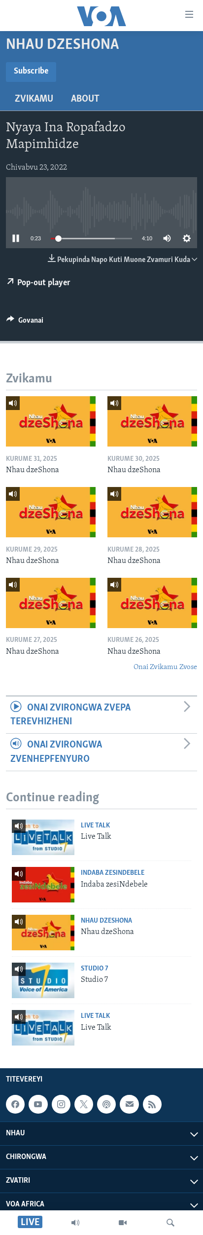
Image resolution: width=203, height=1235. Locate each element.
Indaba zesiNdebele (112, 873)
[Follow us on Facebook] (15, 1104)
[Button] (24, 322)
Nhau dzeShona (106, 921)
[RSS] (152, 1104)
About (85, 99)
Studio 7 (94, 969)
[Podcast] (106, 1104)
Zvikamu (34, 99)
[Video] (122, 1222)
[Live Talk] (43, 837)
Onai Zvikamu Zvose (165, 667)
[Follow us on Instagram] (61, 1104)
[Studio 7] (43, 980)
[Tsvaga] (170, 1222)
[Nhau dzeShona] (51, 421)
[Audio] (75, 1222)
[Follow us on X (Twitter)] (83, 1104)
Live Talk (95, 825)
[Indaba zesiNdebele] (43, 884)
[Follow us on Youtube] (38, 1104)
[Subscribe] (129, 1104)
